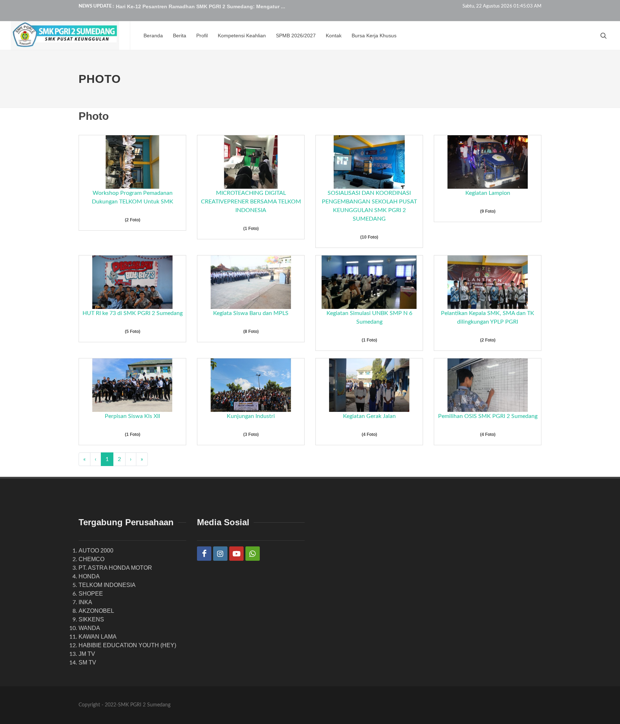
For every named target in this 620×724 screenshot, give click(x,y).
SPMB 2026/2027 (296, 35)
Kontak (334, 35)
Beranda (153, 35)
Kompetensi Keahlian (242, 35)
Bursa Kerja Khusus (374, 35)
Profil (202, 35)
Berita (179, 35)
